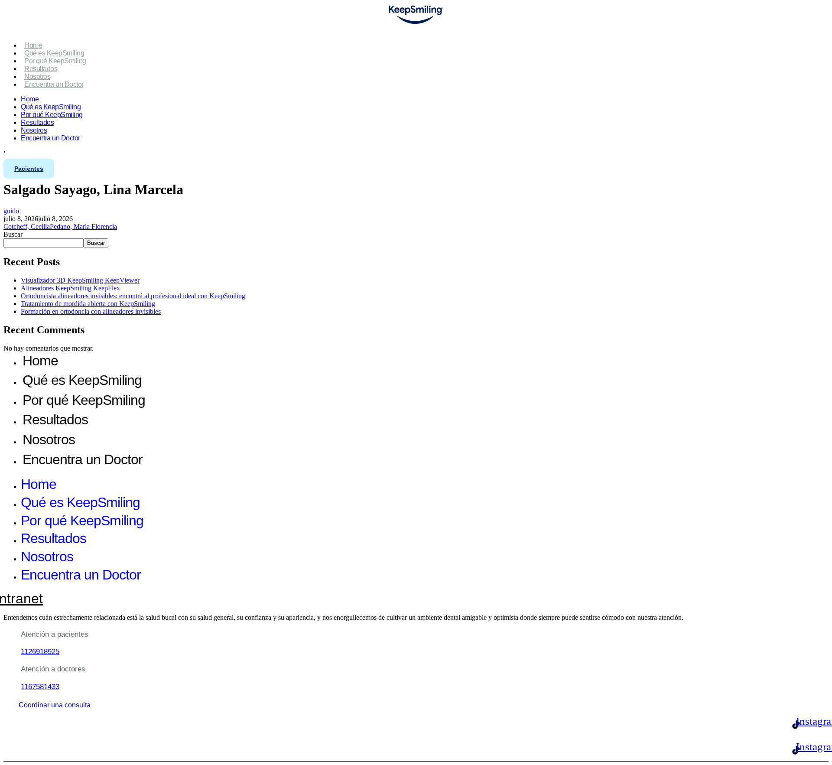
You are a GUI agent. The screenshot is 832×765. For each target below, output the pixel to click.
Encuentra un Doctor (54, 84)
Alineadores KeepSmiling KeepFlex (70, 288)
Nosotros (37, 76)
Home (33, 45)
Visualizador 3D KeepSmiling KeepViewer (80, 280)
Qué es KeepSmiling (54, 53)
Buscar (13, 234)
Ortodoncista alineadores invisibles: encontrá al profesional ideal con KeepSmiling (133, 295)
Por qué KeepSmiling (55, 61)
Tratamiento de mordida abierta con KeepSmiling (88, 303)
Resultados (40, 68)
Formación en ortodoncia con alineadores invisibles (91, 311)
